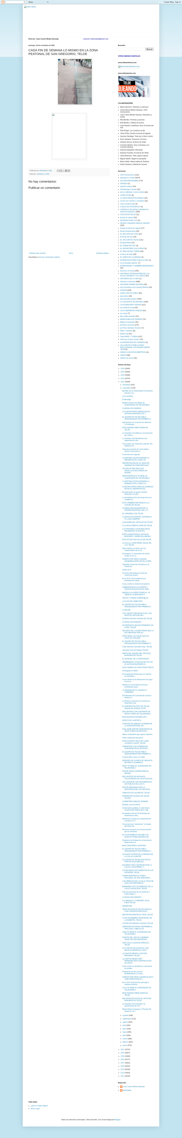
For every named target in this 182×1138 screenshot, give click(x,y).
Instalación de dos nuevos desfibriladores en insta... (133, 973)
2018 (123, 1059)
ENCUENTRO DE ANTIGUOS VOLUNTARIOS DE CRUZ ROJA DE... (138, 778)
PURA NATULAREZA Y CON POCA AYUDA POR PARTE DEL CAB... (135, 809)
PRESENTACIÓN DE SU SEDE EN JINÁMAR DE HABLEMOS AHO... (136, 464)
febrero (126, 1042)
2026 (123, 369)
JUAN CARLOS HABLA (129, 293)
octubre (126, 1015)
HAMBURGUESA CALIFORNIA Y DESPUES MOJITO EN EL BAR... (136, 588)
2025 (123, 372)
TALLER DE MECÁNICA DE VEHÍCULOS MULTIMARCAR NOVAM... (134, 471)
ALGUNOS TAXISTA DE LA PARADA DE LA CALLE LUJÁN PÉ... (137, 855)
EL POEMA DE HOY (128, 246)
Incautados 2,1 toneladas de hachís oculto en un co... (136, 555)
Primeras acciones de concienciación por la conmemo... (136, 831)
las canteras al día (127, 308)
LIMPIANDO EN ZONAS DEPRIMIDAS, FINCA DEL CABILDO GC (137, 928)
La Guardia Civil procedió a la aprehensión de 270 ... (133, 1005)
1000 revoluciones (127, 175)
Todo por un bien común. (129, 339)
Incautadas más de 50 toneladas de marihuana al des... (136, 814)
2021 (123, 1049)
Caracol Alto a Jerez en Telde (133, 757)
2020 (123, 1053)
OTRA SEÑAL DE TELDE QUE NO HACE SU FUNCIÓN (135, 637)
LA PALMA (126, 610)
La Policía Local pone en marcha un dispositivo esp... (136, 702)
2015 (123, 1069)
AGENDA (123, 184)
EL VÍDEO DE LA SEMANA (130, 257)
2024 (123, 375)
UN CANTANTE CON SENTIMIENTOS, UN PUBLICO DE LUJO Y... (137, 783)
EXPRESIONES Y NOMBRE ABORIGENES (136, 266)
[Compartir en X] (63, 170)
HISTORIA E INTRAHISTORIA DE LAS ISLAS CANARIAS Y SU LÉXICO (134, 275)
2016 (123, 1066)
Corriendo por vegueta (131, 454)
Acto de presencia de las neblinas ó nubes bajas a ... (136, 893)
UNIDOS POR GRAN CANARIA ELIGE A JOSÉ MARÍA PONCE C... (137, 978)
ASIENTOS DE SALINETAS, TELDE (136, 793)
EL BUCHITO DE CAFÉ (129, 234)
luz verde (123, 313)
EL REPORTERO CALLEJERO (132, 248)
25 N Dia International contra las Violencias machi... (134, 574)
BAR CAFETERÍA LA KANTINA (134, 846)
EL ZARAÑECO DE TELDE (132, 514)
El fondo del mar (126, 237)
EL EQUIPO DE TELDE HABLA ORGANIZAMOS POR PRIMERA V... (137, 418)
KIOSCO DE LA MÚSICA (131, 720)
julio (124, 1025)
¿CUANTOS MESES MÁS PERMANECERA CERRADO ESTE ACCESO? (137, 961)
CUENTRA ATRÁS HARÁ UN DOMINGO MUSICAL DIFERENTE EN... (137, 488)
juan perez (124, 296)
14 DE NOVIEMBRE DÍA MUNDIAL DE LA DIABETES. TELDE (137, 919)
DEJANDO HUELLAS (128, 220)
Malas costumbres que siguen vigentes (137, 734)
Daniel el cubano (126, 218)
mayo (125, 1032)
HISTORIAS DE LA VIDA (129, 279)
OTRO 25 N (126, 570)
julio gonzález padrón (128, 299)
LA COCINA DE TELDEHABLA (132, 302)
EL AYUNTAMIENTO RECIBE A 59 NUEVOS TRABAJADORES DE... (136, 836)
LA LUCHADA (127, 396)
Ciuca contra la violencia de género (136, 584)
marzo (125, 1039)
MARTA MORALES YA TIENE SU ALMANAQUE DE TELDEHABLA (136, 477)
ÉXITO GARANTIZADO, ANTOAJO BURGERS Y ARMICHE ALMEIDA (136, 535)
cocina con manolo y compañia (132, 201)
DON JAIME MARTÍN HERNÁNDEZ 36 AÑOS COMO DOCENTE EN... (137, 730)
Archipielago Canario (128, 189)
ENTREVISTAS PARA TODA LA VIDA (134, 260)
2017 (123, 1063)
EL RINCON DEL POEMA (130, 251)
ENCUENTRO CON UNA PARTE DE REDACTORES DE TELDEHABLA (136, 713)
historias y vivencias (128, 282)
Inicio (71, 253)
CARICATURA (125, 195)
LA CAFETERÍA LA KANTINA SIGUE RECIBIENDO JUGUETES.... (136, 530)
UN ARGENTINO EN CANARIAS (132, 342)
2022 (123, 382)
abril (124, 1035)
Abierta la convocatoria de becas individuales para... (135, 686)
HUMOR (123, 290)
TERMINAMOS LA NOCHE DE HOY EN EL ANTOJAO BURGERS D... (137, 663)
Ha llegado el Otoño (130, 671)
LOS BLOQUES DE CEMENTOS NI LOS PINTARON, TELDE (137, 871)
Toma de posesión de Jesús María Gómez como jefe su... (135, 450)
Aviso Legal (35, 1109)
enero (125, 1045)
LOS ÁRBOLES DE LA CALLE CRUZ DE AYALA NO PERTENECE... (138, 882)
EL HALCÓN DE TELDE (129, 240)
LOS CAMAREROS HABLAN (131, 311)
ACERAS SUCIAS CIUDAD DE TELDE (137, 619)
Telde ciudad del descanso (132, 738)
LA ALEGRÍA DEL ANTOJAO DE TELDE (137, 522)
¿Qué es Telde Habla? (39, 1106)
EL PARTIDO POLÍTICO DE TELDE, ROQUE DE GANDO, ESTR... (136, 707)
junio (125, 1029)
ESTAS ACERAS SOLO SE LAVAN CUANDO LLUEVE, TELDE (135, 742)
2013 (123, 1076)
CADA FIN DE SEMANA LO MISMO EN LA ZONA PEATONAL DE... (137, 725)
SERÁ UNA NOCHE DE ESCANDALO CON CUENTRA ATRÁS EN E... (137, 910)
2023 (123, 378)
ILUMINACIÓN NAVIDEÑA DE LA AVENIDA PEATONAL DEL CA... (135, 509)
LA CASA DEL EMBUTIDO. (132, 601)
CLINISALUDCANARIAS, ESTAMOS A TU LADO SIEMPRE (137, 518)
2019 (123, 1056)
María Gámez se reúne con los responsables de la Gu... (134, 549)
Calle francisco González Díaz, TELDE (137, 647)
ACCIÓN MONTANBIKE (129, 181)
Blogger (117, 1120)
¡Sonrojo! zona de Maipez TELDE (135, 650)
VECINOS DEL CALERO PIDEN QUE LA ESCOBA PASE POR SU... (138, 632)
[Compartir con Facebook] (66, 170)
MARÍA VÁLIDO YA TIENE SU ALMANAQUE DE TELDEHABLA (136, 404)
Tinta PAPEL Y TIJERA (129, 337)
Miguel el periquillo (127, 322)
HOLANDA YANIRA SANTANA (131, 284)
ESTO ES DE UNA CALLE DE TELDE (136, 540)
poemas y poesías (127, 325)
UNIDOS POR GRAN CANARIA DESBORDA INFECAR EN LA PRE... (137, 560)
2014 (123, 1073)
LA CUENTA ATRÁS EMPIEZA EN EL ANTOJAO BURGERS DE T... (136, 413)
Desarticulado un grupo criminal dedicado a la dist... (134, 493)
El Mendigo (126, 400)
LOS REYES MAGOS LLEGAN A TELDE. (138, 923)
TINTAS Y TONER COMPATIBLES (135, 598)
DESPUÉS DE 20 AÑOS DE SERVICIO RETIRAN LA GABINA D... (137, 761)
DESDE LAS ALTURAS (131, 805)
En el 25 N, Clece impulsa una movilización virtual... (134, 580)
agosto (125, 1022)
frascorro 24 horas (127, 271)
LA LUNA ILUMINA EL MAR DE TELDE (137, 526)
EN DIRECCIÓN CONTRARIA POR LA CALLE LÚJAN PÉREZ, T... (137, 866)
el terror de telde (126, 254)
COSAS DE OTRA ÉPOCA (130, 207)
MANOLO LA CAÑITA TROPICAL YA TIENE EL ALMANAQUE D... (136, 594)
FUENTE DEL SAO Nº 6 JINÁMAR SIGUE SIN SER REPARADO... (135, 938)
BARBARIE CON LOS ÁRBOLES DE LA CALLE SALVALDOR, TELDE (137, 888)
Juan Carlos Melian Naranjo (134, 1087)
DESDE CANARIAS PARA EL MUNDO (135, 223)
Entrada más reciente (37, 253)
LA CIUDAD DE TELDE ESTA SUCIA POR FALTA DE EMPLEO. (136, 861)
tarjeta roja (124, 334)
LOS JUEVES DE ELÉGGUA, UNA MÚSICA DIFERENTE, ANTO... (135, 949)
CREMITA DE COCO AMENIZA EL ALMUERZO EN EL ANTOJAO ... (135, 747)
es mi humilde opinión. (129, 263)
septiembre (127, 1019)
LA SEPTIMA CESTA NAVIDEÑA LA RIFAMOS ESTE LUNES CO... (135, 482)
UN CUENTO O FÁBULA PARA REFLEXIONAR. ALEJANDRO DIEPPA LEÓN (135, 347)
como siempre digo (127, 204)
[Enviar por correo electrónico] (58, 170)
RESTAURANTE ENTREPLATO (134, 717)
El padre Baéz (125, 243)
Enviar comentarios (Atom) (49, 257)
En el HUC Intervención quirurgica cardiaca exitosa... (135, 983)
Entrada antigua (102, 253)
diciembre (127, 385)
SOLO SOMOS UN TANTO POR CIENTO (138, 667)
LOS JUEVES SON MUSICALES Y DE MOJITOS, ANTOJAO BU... (137, 614)
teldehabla (127, 1090)
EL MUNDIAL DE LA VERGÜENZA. (135, 659)
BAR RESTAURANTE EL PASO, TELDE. (137, 915)
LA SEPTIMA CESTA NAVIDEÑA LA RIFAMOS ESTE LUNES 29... (135, 459)
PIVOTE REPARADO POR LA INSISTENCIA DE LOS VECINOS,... (136, 788)
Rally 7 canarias (126, 331)
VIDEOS (123, 355)
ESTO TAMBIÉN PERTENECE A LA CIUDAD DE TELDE (135, 504)
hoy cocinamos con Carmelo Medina (134, 287)
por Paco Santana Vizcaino (130, 328)
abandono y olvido (43, 174)
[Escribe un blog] (60, 170)
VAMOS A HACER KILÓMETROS (132, 352)
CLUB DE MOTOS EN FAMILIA (132, 198)
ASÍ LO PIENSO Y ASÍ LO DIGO (132, 192)
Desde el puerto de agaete (130, 228)
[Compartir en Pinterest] (69, 170)
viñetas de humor (127, 358)
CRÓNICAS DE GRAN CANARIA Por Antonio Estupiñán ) (134, 211)
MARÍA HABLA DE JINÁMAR (131, 319)
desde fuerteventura (128, 231)
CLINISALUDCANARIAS (131, 408)
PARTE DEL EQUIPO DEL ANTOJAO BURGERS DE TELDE (136, 654)
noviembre (127, 388)
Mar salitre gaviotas (127, 316)
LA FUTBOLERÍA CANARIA (130, 305)
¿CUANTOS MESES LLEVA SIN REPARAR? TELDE (134, 954)
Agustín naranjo (126, 186)
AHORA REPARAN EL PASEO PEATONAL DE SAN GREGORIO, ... (137, 877)
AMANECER (127, 906)
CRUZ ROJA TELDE (128, 215)
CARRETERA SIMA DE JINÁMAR (135, 801)
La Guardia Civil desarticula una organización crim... (134, 439)
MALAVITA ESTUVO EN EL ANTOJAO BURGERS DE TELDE (136, 999)
